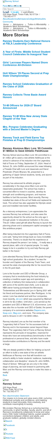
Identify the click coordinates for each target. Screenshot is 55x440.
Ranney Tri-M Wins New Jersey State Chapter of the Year (25, 117)
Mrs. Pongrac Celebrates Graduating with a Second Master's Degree (25, 128)
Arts (44, 18)
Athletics (38, 18)
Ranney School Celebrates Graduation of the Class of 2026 (27, 85)
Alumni (13, 5)
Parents (6, 5)
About (5, 18)
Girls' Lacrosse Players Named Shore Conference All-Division (25, 64)
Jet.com (19, 298)
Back (5, 375)
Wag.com (16, 313)
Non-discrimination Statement (16, 395)
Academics (13, 18)
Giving (18, 5)
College (31, 18)
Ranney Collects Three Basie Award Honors (24, 96)
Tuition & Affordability (37, 24)
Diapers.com (39, 310)
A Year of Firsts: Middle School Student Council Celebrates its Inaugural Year (26, 53)
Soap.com (7, 313)
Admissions (23, 18)
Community (8, 21)
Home (6, 24)
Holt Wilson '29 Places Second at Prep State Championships (26, 74)
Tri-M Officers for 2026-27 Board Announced (22, 106)
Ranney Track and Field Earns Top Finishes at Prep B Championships (24, 139)
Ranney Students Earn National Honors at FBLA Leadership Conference (26, 42)
